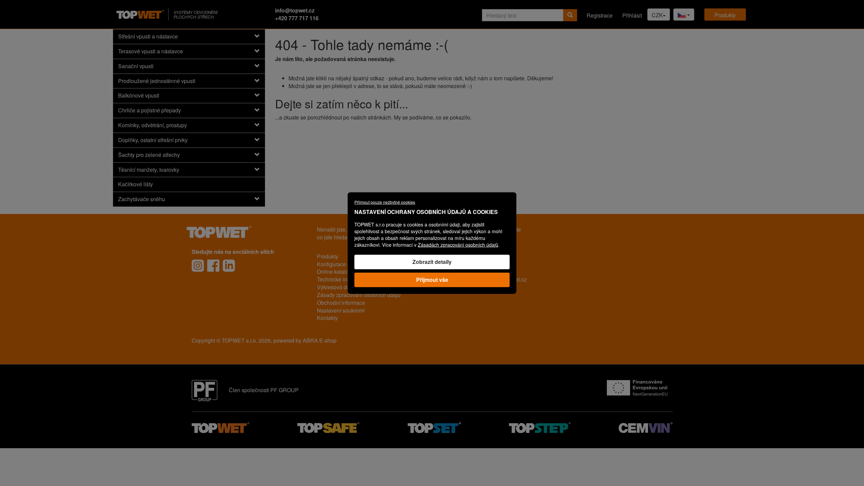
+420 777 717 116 (297, 18)
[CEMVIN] (645, 427)
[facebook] (213, 266)
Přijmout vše (432, 279)
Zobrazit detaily (432, 262)
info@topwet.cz (295, 10)
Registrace (600, 15)
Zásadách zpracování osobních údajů (458, 244)
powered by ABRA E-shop (304, 340)
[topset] (434, 427)
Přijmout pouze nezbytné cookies (384, 202)
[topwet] (220, 427)
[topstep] (540, 427)
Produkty (725, 15)
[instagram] (198, 266)
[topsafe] (328, 427)
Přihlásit (632, 15)
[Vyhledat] (570, 15)
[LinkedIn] (229, 266)
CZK (657, 15)
